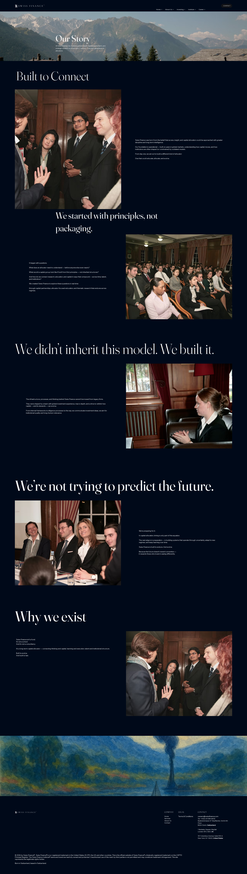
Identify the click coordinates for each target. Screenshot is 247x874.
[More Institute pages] (195, 9)
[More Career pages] (204, 9)
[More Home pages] (161, 9)
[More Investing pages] (184, 9)
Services (167, 818)
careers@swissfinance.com (208, 816)
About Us (167, 821)
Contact (167, 823)
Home (166, 816)
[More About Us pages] (173, 9)
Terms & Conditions (185, 816)
